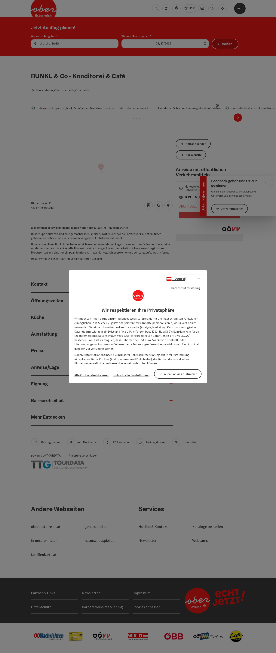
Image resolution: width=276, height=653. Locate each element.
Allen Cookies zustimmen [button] (180, 374)
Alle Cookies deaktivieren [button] (91, 375)
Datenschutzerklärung (185, 288)
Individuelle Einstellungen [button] (131, 375)
